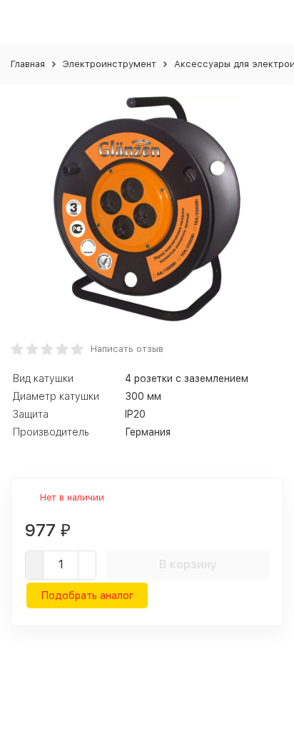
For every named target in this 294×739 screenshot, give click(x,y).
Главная (28, 64)
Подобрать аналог (87, 595)
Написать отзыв (127, 348)
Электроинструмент (109, 64)
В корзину (188, 564)
